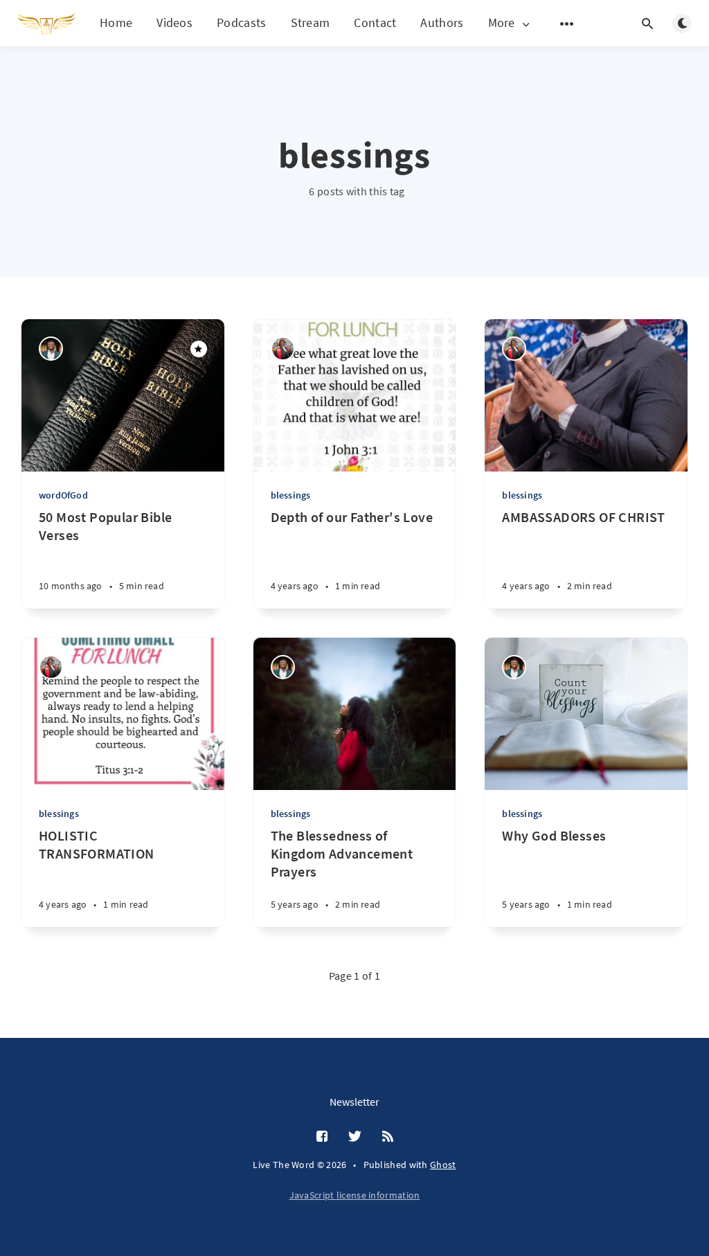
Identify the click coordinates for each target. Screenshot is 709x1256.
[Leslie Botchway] (51, 349)
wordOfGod (63, 495)
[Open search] (647, 23)
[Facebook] (321, 1137)
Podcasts (241, 22)
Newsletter (354, 1102)
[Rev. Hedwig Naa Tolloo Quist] (283, 349)
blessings (291, 495)
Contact (375, 22)
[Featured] (198, 349)
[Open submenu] (567, 23)
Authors (441, 22)
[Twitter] (354, 1137)
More (501, 23)
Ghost (443, 1164)
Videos (174, 22)
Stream (310, 22)
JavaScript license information (354, 1195)
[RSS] (387, 1137)
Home (116, 22)
